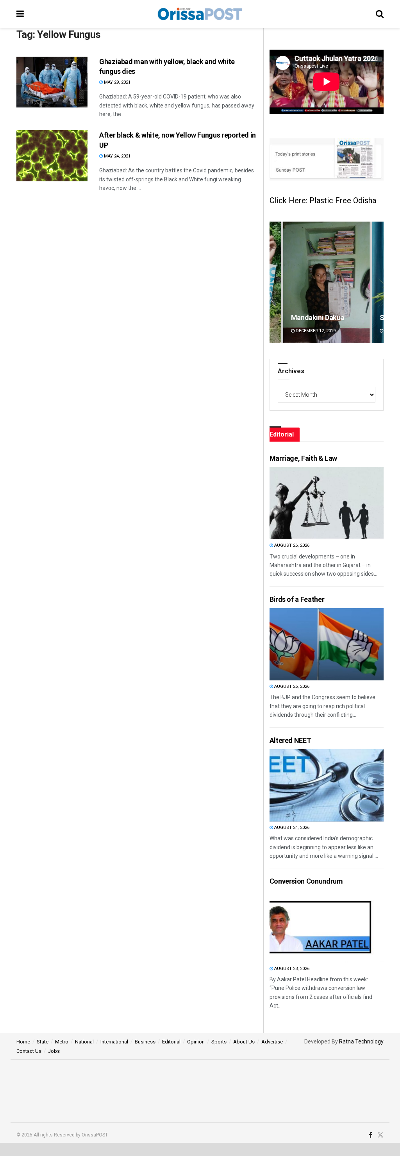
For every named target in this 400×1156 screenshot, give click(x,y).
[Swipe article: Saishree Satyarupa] (326, 282)
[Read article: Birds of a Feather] (311, 644)
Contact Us (28, 1051)
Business (145, 1042)
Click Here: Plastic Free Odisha (323, 200)
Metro (61, 1042)
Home (23, 1042)
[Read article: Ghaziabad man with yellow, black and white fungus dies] (52, 82)
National (84, 1042)
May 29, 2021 (116, 82)
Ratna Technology (361, 1041)
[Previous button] (275, 282)
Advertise (272, 1042)
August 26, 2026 (291, 545)
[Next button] (378, 282)
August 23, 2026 (291, 968)
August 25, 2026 (291, 686)
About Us (244, 1042)
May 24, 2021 (116, 156)
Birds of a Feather (297, 599)
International (114, 1042)
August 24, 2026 (291, 827)
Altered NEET (290, 740)
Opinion (196, 1042)
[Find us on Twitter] (380, 1135)
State (42, 1042)
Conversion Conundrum (306, 881)
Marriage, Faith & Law (303, 458)
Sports (219, 1042)
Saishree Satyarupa (321, 317)
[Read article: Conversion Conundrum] (311, 926)
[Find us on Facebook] (370, 1135)
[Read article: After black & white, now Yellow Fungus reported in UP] (52, 155)
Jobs (54, 1051)
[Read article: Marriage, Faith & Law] (311, 503)
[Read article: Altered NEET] (311, 785)
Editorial (171, 1042)
